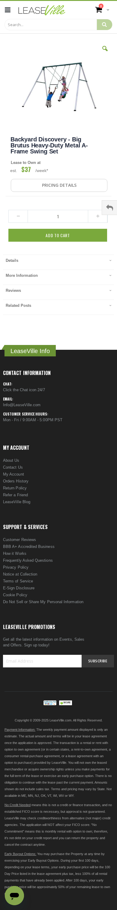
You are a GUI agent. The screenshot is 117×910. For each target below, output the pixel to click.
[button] (105, 53)
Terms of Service (18, 581)
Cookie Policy (15, 595)
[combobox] (50, 24)
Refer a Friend (15, 495)
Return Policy (15, 488)
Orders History (15, 481)
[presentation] (58, 262)
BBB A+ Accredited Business (29, 546)
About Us (11, 460)
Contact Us (13, 467)
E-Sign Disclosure (18, 588)
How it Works (14, 553)
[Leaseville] (41, 10)
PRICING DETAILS (59, 185)
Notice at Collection (20, 574)
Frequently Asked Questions (28, 560)
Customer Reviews (19, 539)
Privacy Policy (15, 567)
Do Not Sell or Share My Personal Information (43, 602)
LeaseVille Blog (16, 502)
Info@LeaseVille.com (21, 405)
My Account (13, 474)
